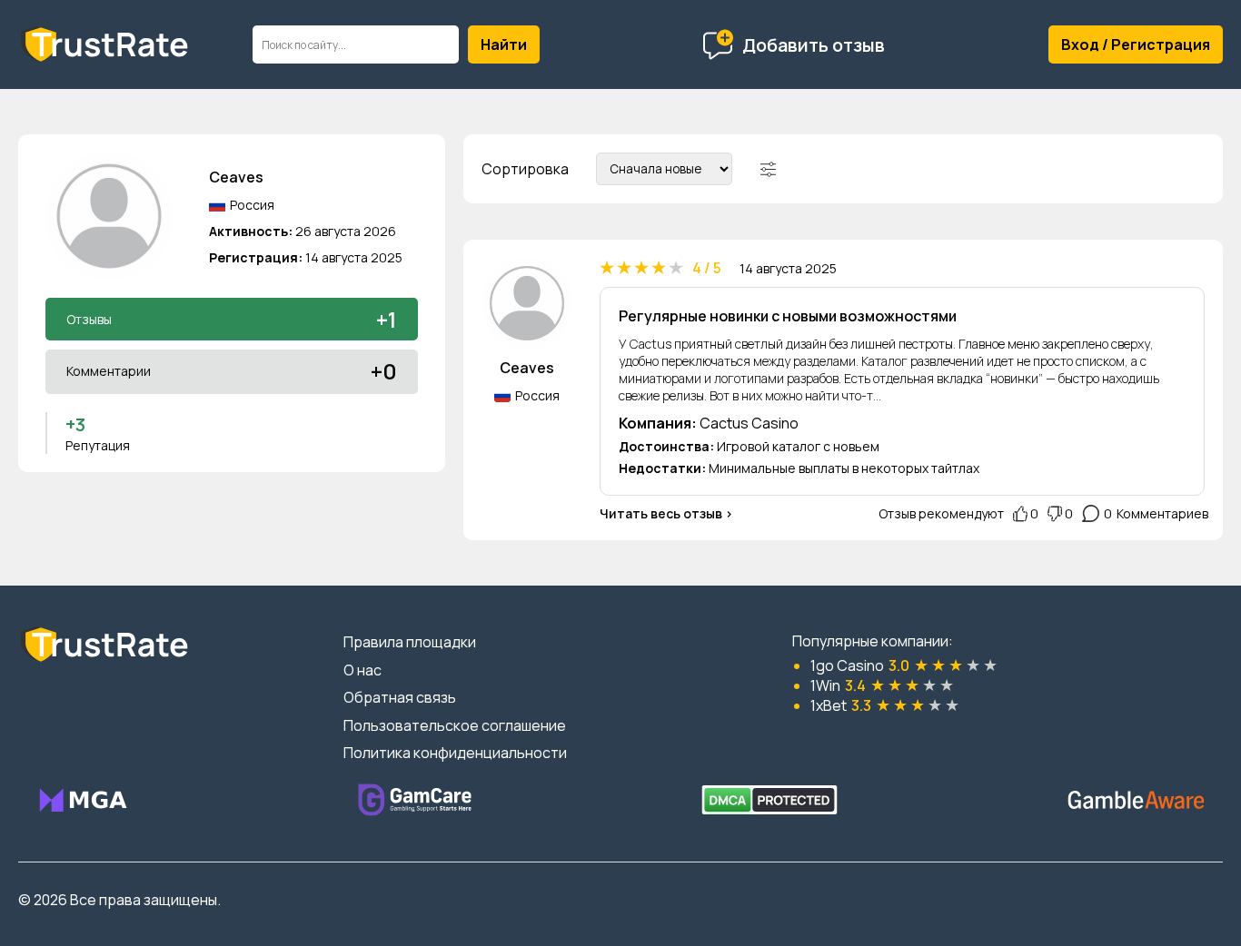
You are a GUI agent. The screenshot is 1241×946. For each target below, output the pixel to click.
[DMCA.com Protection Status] (769, 799)
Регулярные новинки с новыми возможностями (788, 316)
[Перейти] (82, 799)
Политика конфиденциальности (455, 753)
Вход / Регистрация (1135, 44)
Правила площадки (409, 642)
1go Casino (847, 665)
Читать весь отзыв (661, 513)
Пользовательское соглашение (454, 725)
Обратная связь (399, 697)
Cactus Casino (749, 423)
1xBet (828, 705)
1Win (825, 685)
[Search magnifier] (504, 44)
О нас (362, 670)
